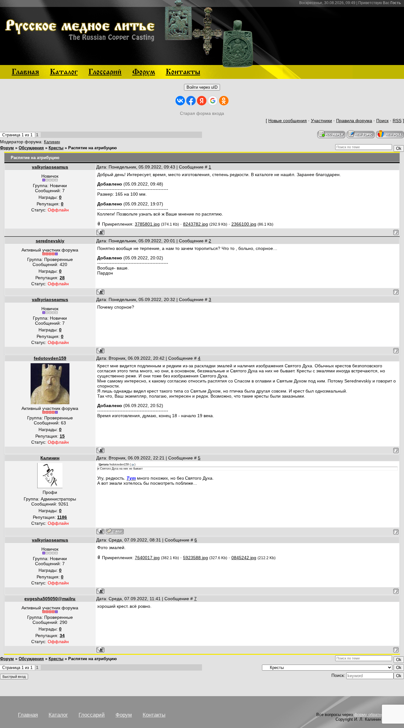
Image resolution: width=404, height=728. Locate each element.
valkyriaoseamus (50, 166)
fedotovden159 (50, 358)
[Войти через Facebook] (191, 100)
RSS (397, 120)
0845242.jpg (243, 557)
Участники (321, 120)
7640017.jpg (147, 557)
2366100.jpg (243, 224)
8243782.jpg (195, 224)
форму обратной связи (376, 714)
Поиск (382, 120)
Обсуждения (31, 147)
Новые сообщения (287, 120)
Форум (7, 147)
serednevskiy (50, 240)
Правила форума (354, 120)
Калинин (52, 141)
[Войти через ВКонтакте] (180, 100)
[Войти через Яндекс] (201, 100)
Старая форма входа (202, 113)
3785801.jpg (147, 224)
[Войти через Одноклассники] (224, 100)
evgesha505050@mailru (49, 598)
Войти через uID (202, 87)
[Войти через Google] (213, 101)
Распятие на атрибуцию (92, 147)
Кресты (56, 147)
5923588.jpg (195, 557)
